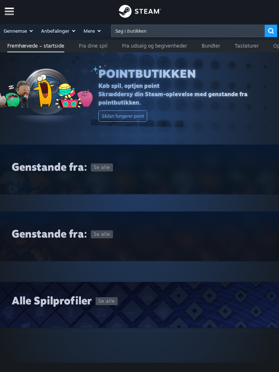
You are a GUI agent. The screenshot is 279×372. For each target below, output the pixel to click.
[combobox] (188, 31)
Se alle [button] (102, 167)
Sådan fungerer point (123, 116)
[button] (18, 31)
